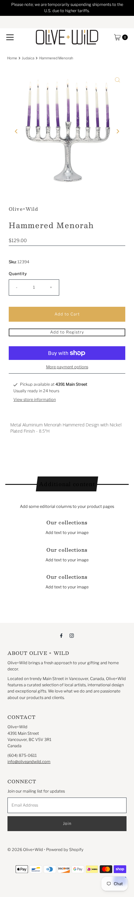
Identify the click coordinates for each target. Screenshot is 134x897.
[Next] (117, 131)
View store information (34, 399)
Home (12, 58)
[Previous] (16, 131)
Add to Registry (67, 332)
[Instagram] (71, 635)
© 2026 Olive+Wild (25, 849)
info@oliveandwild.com (28, 761)
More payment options (67, 367)
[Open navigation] (10, 37)
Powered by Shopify (65, 849)
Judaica (28, 58)
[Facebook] (61, 635)
